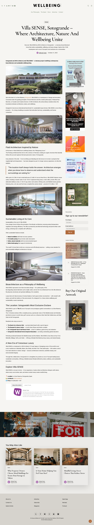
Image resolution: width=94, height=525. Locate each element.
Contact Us (9, 502)
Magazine (36, 506)
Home (46, 22)
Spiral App (65, 499)
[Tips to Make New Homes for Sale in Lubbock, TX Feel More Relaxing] (70, 424)
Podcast (64, 506)
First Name (68, 220)
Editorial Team (43, 53)
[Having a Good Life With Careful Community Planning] (23, 424)
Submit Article (9, 506)
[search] (88, 5)
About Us (8, 499)
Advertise (36, 499)
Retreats (64, 502)
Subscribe (36, 502)
